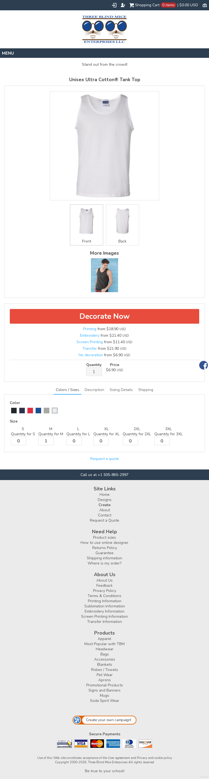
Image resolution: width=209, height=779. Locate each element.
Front (86, 241)
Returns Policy (104, 547)
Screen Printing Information (104, 616)
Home (105, 494)
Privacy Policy (104, 590)
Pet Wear (105, 674)
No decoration (91, 355)
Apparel (104, 638)
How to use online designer (104, 542)
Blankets (104, 664)
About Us (104, 580)
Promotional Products (104, 685)
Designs (105, 499)
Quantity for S (23, 434)
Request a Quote (104, 520)
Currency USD (204, 5)
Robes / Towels (104, 669)
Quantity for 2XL (137, 434)
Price (114, 364)
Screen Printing (89, 342)
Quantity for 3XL (168, 434)
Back (122, 241)
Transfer (89, 348)
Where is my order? (104, 563)
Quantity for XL (106, 434)
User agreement (119, 758)
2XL (137, 428)
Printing (89, 329)
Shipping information (104, 558)
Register (123, 5)
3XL (168, 428)
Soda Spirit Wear (104, 700)
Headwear (104, 649)
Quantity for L (78, 434)
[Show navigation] (104, 53)
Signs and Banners (104, 690)
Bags (104, 654)
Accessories (104, 659)
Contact (104, 515)
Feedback (104, 585)
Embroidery (89, 335)
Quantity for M (50, 434)
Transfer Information (104, 621)
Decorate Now (104, 316)
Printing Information (104, 601)
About (104, 510)
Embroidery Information (104, 611)
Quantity (94, 364)
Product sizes (104, 537)
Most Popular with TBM (104, 643)
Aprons (104, 680)
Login (114, 5)
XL (106, 428)
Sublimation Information (104, 606)
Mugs (104, 695)
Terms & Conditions (104, 595)
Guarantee (104, 553)
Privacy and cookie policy (154, 758)
